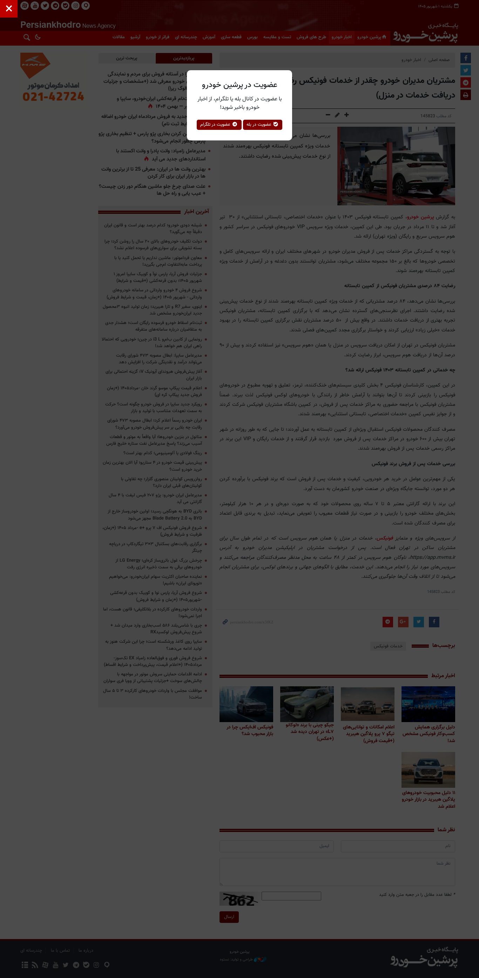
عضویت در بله (260, 124)
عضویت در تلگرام (216, 124)
